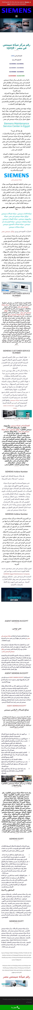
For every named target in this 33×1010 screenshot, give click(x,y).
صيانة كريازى (9, 970)
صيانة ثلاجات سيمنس (25, 214)
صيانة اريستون (4, 952)
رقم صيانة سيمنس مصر (16, 976)
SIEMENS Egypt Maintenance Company (16, 574)
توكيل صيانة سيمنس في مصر (18, 216)
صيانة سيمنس (11, 44)
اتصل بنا (14, 1007)
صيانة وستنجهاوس (15, 972)
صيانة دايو (13, 952)
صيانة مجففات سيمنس (23, 222)
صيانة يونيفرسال (7, 957)
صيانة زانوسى (18, 970)
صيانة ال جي (12, 957)
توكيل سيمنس (14, 429)
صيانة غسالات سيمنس (8, 214)
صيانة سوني (23, 955)
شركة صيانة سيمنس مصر (16, 314)
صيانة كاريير (17, 957)
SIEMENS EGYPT (16, 839)
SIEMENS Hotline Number (16, 472)
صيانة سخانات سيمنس (16, 227)
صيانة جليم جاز (29, 952)
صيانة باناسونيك (23, 957)
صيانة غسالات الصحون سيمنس (13, 224)
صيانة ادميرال (23, 952)
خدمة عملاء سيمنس (20, 548)
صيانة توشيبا (13, 967)
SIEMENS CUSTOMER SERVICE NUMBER (16, 352)
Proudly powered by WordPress (12, 999)
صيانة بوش (9, 952)
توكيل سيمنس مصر (8, 231)
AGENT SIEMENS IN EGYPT (16, 673)
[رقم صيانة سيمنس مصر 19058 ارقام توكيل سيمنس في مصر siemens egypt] (16, 10)
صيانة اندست (12, 955)
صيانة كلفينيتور (18, 955)
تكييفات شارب (28, 955)
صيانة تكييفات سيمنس (10, 219)
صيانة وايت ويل (7, 955)
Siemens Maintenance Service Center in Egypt (16, 125)
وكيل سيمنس (20, 207)
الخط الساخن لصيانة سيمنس (20, 426)
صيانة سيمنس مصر (16, 180)
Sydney (28, 999)
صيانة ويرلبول (18, 952)
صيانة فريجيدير (23, 965)
